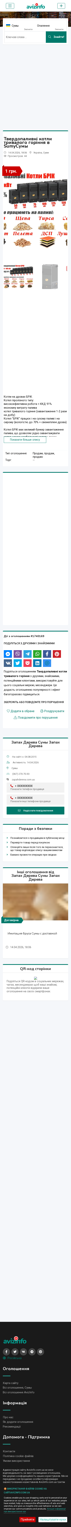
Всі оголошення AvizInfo (18, 1392)
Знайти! (58, 37)
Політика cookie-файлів (18, 1456)
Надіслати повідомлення (38, 810)
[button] (62, 217)
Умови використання (16, 1461)
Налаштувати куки (53, 1519)
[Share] (8, 654)
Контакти (9, 1451)
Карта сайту (10, 1383)
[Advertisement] (35, 83)
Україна (37, 152)
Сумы (15, 25)
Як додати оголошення (18, 1422)
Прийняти (27, 1519)
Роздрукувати (54, 711)
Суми (46, 152)
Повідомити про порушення (38, 717)
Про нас (8, 1417)
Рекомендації (12, 1426)
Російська (14, 1358)
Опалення (43, 25)
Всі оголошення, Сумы (17, 1387)
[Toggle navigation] (10, 6)
